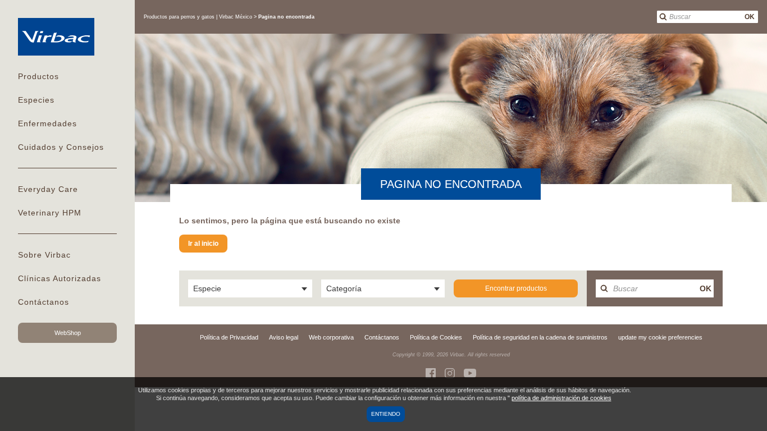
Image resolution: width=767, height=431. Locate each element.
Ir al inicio (203, 243)
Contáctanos (43, 301)
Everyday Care (48, 189)
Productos (38, 76)
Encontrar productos (516, 288)
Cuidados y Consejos (61, 147)
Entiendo (385, 414)
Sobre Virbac (44, 254)
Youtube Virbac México (470, 373)
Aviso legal (283, 337)
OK (750, 17)
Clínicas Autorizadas (59, 278)
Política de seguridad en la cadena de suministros (540, 337)
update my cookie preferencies (660, 337)
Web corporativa (331, 337)
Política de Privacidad (229, 337)
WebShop (67, 332)
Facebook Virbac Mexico (431, 373)
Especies (36, 99)
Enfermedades (47, 123)
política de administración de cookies (561, 398)
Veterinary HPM (49, 212)
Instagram (450, 373)
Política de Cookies (436, 337)
